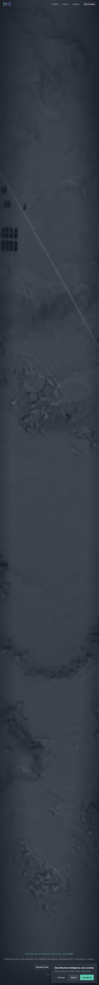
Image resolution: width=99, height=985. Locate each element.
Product (55, 4)
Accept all (86, 977)
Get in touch (89, 4)
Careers (76, 4)
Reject (73, 977)
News (65, 4)
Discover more (42, 967)
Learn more (86, 971)
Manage (61, 977)
